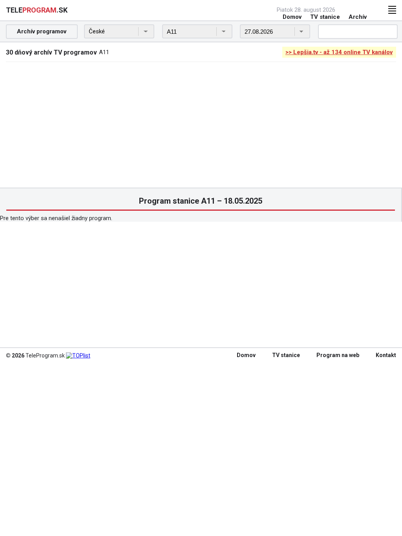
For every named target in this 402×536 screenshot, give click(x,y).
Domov (292, 16)
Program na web (337, 355)
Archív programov (41, 31)
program (37, 10)
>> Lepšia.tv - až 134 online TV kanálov (339, 52)
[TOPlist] (78, 355)
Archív (358, 16)
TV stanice (325, 16)
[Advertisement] (201, 125)
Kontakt (386, 355)
